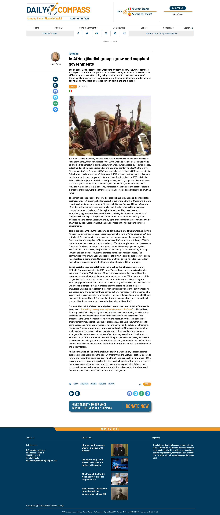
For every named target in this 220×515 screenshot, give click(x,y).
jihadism (93, 384)
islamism (111, 384)
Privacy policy (31, 505)
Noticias (142, 14)
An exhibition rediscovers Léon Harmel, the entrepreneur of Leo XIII (94, 491)
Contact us (168, 27)
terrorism (102, 384)
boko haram (84, 384)
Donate (144, 27)
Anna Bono (55, 63)
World (115, 42)
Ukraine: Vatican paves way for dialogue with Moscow (93, 448)
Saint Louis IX (154, 33)
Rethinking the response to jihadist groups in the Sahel (106, 309)
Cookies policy (44, 505)
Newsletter (178, 14)
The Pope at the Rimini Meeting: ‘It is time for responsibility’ (93, 477)
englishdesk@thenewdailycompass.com (41, 460)
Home (36, 27)
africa (76, 384)
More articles (110, 429)
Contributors (119, 27)
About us (59, 27)
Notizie (140, 8)
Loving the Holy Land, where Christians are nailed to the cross (92, 462)
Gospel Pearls (50, 33)
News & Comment (87, 27)
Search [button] (187, 27)
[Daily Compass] (67, 11)
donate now (177, 8)
